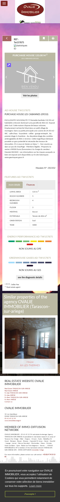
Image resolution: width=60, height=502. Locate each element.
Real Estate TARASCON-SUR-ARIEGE (17, 388)
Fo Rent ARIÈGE (10, 399)
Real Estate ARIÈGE (11, 391)
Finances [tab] (30, 185)
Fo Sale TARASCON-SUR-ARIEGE (16, 393)
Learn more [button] (35, 486)
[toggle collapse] (4, 3)
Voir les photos (30, 96)
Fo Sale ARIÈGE (10, 395)
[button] (6, 77)
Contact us (8, 402)
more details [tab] (14, 185)
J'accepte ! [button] (30, 494)
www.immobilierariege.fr (13, 420)
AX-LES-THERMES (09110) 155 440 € (30, 332)
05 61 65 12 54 (10, 418)
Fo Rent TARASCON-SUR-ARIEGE (16, 397)
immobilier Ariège (38, 450)
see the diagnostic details (30, 277)
